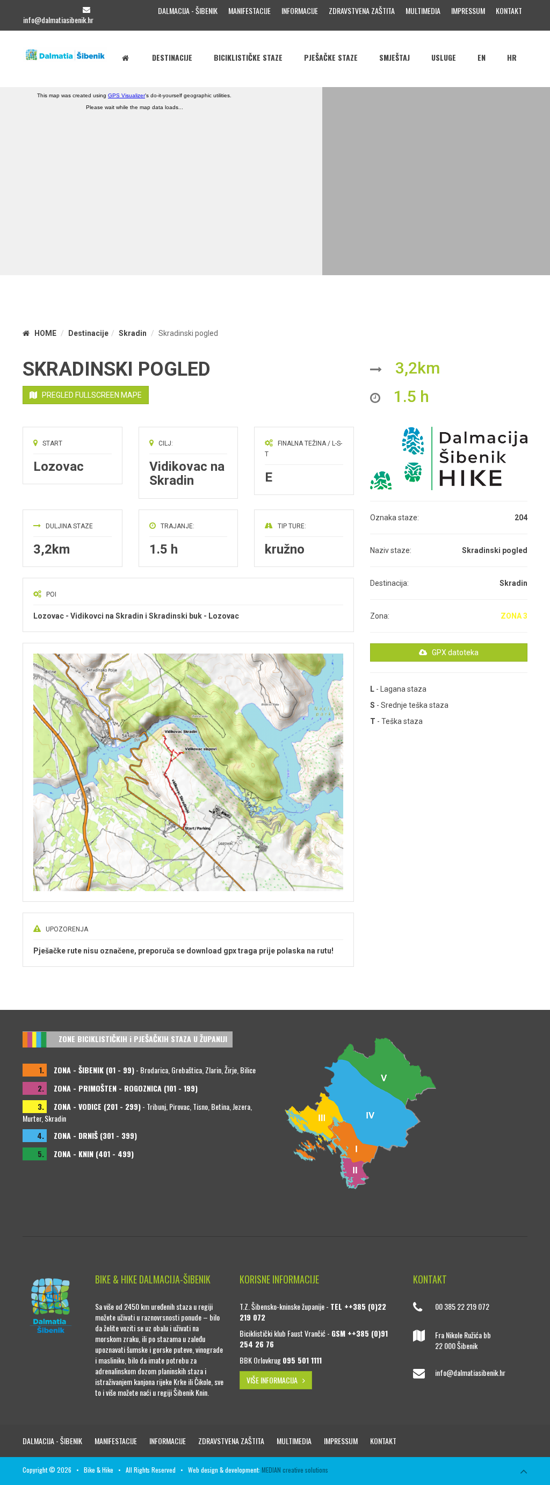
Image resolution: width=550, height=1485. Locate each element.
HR (512, 57)
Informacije (299, 10)
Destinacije (172, 57)
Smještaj (394, 57)
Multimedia (423, 10)
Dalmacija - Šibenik (188, 10)
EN (481, 57)
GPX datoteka (453, 652)
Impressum (468, 10)
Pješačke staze (331, 57)
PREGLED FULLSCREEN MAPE (89, 395)
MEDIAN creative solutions (295, 1469)
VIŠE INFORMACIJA (274, 1380)
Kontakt (509, 10)
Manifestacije (249, 10)
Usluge (443, 57)
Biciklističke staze (248, 57)
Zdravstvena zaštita (362, 10)
